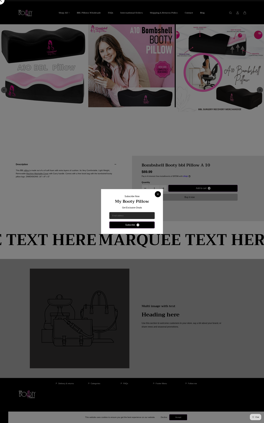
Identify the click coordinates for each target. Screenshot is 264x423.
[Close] (158, 194)
